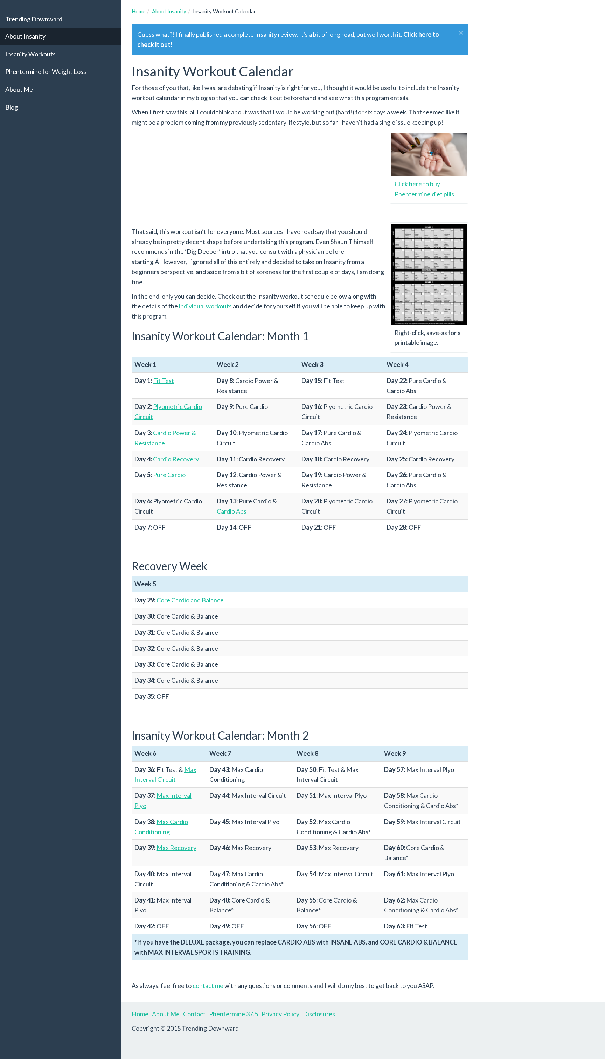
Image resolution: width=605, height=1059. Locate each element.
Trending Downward (33, 19)
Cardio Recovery (176, 459)
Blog (11, 107)
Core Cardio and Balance (190, 600)
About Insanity (25, 36)
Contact (194, 1014)
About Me (19, 89)
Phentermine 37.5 (233, 1014)
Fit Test (163, 380)
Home (140, 1014)
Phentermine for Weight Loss (45, 71)
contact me (208, 985)
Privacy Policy (280, 1014)
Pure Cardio (169, 475)
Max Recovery (176, 847)
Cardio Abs (231, 511)
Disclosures (319, 1014)
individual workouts (205, 306)
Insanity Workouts (30, 54)
